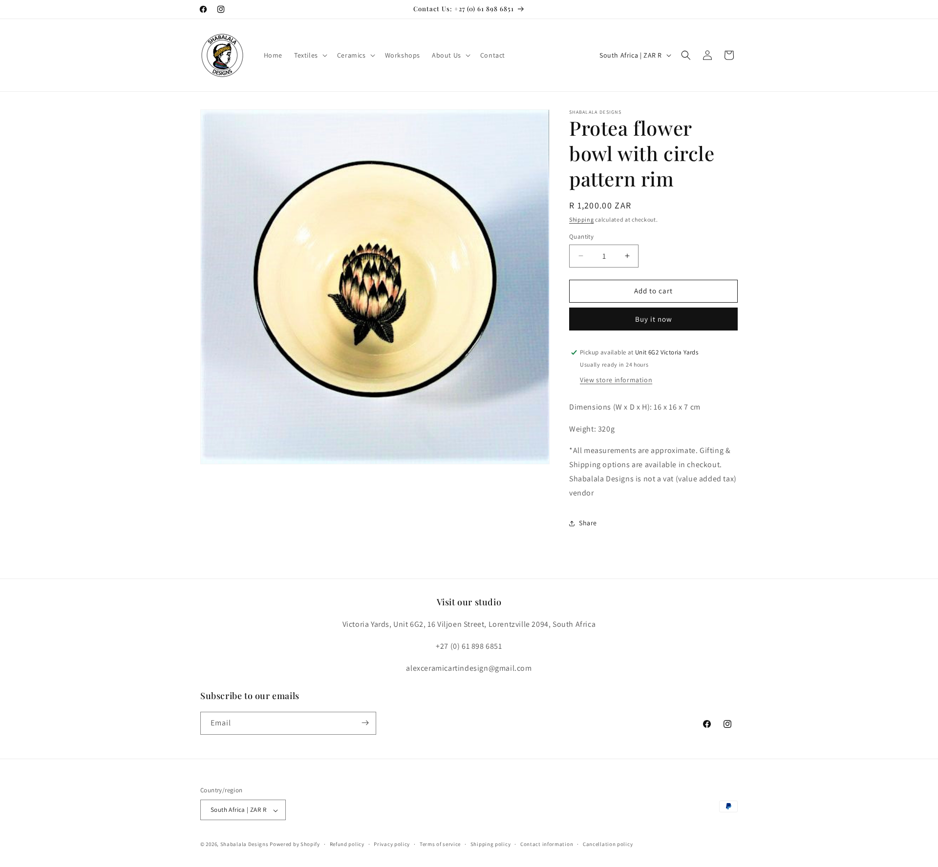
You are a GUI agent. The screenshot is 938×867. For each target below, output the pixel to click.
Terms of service (440, 844)
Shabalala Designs (244, 844)
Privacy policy (392, 844)
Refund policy (347, 844)
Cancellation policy (608, 844)
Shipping (581, 219)
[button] (309, 55)
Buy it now (653, 319)
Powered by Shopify (295, 844)
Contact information (546, 844)
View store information (616, 379)
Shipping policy (490, 844)
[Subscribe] (365, 722)
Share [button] (588, 522)
